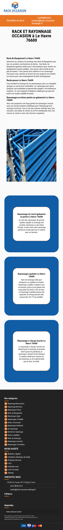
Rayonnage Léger (14, 416)
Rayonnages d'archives (16, 445)
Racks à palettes (14, 435)
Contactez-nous (13, 467)
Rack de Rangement (15, 413)
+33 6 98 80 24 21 (16, 486)
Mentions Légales (14, 454)
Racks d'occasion (14, 423)
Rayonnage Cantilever (15, 426)
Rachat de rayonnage (15, 432)
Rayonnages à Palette (15, 419)
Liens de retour (13, 470)
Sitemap (10, 473)
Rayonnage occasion (15, 441)
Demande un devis (15, 20)
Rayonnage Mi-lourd (15, 407)
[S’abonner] (56, 511)
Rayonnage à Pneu (14, 410)
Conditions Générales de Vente (19, 457)
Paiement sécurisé (14, 460)
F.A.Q (9, 463)
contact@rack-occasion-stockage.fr (45, 20)
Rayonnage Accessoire (16, 404)
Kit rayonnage (13, 429)
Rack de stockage (14, 438)
